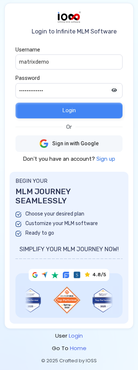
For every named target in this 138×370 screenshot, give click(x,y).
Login (69, 110)
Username (27, 49)
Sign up (105, 159)
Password (27, 78)
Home (78, 348)
